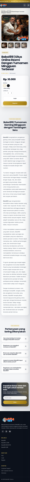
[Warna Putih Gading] (4, 85)
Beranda (3, 10)
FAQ (2, 455)
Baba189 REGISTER (6, 445)
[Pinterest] (9, 431)
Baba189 (9, 10)
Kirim (15, 402)
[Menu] (28, 5)
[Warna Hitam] (8, 85)
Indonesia (3, 473)
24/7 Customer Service (7, 470)
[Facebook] (2, 431)
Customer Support (5, 468)
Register (15, 103)
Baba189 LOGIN (5, 442)
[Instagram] (6, 431)
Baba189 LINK (4, 447)
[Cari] (24, 5)
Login (15, 98)
